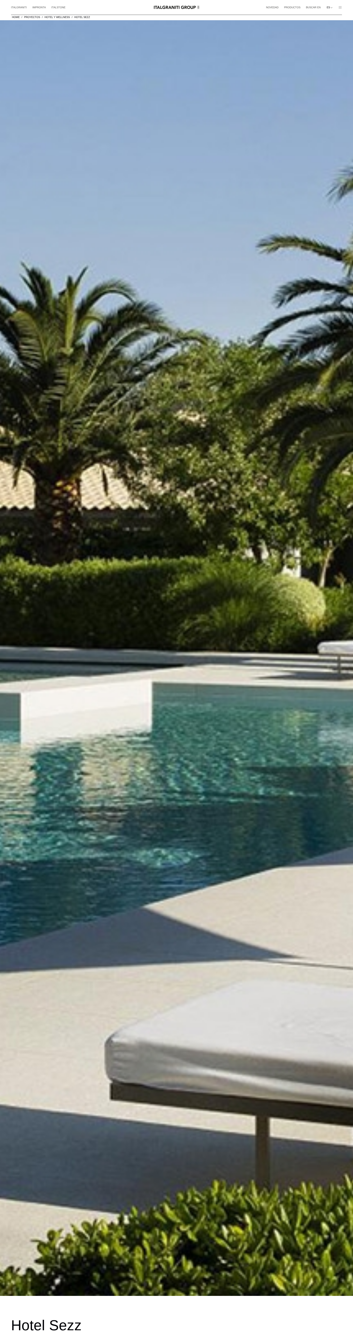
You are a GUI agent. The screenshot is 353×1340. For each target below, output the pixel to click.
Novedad (272, 7)
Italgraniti (19, 7)
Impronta (39, 7)
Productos (292, 7)
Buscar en (313, 7)
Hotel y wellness (57, 17)
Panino (339, 7)
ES (329, 7)
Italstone (58, 7)
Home (16, 17)
